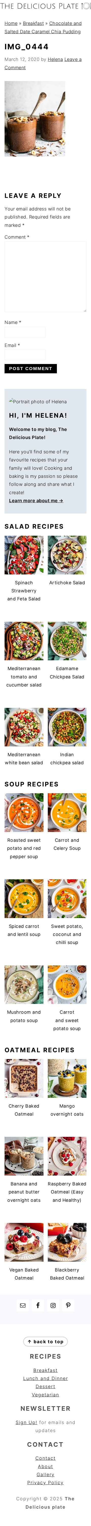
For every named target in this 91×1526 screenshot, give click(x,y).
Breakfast (33, 23)
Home (11, 23)
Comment (17, 237)
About (45, 1466)
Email (12, 345)
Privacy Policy (45, 1482)
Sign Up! (26, 1422)
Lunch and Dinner (45, 1378)
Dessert (45, 1386)
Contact (45, 1458)
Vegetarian (45, 1394)
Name (13, 322)
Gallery (46, 1474)
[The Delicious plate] (45, 7)
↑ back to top (45, 1341)
